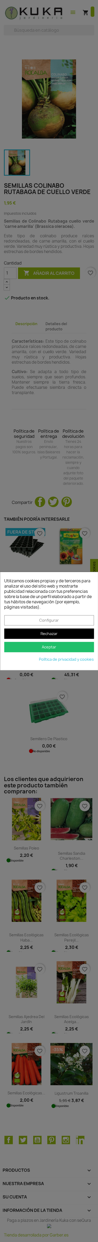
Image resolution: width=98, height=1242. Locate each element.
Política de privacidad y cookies (66, 659)
